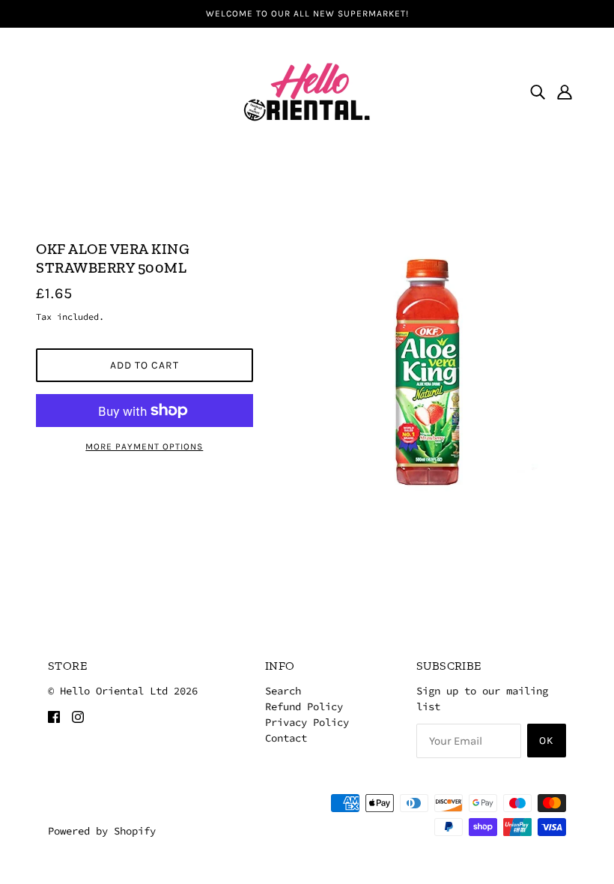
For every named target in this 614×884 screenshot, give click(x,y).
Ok (546, 740)
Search (283, 690)
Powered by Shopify (102, 831)
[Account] (564, 91)
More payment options (144, 446)
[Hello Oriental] (307, 90)
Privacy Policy (307, 722)
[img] (537, 91)
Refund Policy (304, 706)
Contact (286, 738)
